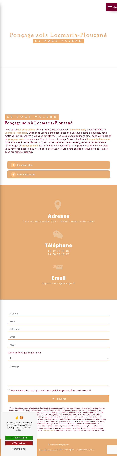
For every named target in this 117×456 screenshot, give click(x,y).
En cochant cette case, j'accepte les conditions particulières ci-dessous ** (51, 390)
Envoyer (61, 398)
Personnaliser (19, 449)
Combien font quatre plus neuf (24, 352)
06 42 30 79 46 (58, 250)
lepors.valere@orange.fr (58, 283)
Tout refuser (20, 443)
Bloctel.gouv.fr (49, 430)
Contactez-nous (26, 174)
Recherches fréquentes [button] (58, 444)
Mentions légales (67, 450)
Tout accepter (20, 437)
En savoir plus (25, 165)
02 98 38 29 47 (58, 254)
